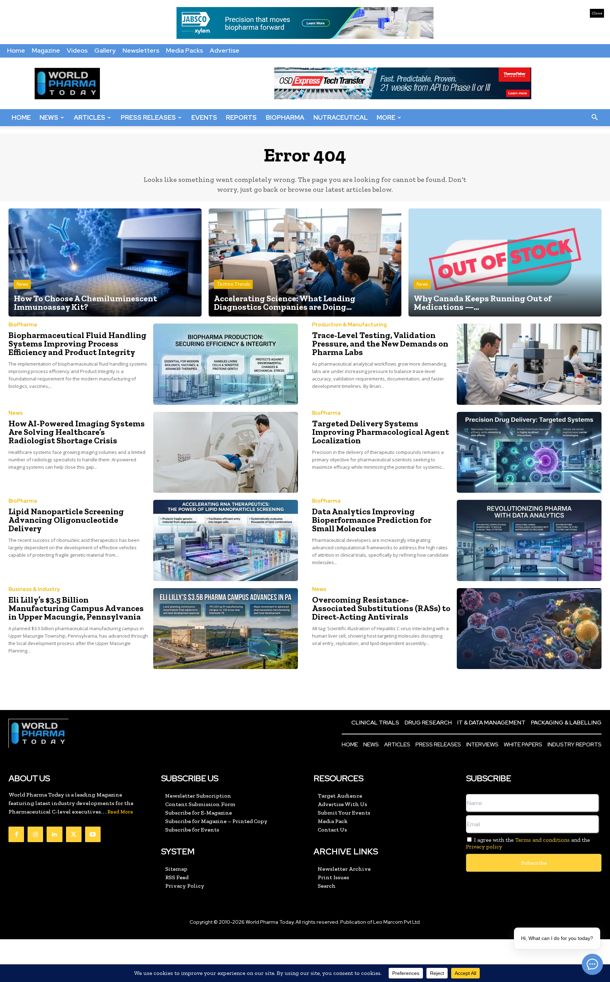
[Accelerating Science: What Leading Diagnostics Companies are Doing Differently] (305, 262)
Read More (120, 812)
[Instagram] (35, 834)
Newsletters (140, 50)
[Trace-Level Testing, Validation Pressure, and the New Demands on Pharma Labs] (529, 364)
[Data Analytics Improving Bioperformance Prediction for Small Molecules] (529, 540)
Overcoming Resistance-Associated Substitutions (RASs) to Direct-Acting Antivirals (381, 608)
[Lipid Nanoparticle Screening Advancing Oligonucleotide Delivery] (225, 540)
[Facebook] (16, 834)
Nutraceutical (340, 117)
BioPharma (285, 117)
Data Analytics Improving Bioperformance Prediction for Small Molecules (371, 519)
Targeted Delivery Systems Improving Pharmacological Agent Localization (380, 431)
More (386, 117)
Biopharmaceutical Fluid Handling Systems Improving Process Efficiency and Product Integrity (77, 343)
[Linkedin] (54, 834)
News (49, 117)
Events (204, 117)
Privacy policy (484, 846)
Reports (241, 117)
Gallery (105, 50)
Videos (77, 50)
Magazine (46, 50)
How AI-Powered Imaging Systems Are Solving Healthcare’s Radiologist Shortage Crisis (76, 431)
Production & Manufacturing (349, 324)
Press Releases (148, 117)
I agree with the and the (528, 843)
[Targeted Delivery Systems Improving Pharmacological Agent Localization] (529, 452)
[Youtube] (93, 834)
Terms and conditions (542, 839)
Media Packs (184, 50)
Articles (89, 117)
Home (16, 50)
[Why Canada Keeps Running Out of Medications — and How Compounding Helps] (505, 262)
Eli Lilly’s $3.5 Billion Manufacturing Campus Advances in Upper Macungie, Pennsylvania (76, 608)
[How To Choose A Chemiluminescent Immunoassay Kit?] (105, 262)
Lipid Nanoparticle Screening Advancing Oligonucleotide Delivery (66, 519)
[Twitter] (74, 834)
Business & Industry (34, 589)
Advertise (224, 50)
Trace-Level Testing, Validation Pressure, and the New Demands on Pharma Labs (380, 343)
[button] (594, 117)
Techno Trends (233, 284)
